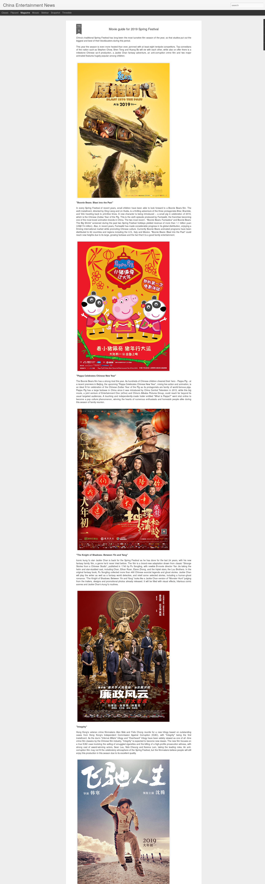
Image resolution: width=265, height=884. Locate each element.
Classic (5, 12)
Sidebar (45, 12)
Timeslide (67, 12)
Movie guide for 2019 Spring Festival (134, 29)
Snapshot (55, 12)
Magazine (25, 12)
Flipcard (14, 12)
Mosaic (35, 12)
